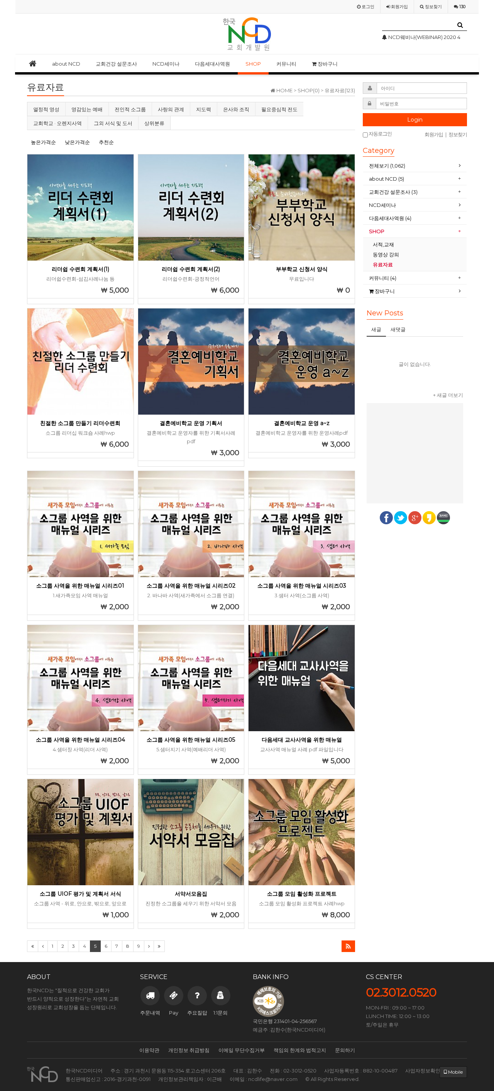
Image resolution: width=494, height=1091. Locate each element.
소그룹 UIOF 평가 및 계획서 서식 (80, 893)
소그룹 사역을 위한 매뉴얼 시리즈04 (80, 739)
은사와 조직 (236, 109)
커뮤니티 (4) (382, 278)
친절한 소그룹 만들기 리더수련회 (80, 423)
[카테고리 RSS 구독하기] (348, 946)
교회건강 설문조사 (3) (393, 192)
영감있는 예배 (87, 109)
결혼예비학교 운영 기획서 (191, 423)
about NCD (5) (386, 179)
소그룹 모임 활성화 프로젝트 (302, 893)
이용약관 (149, 1050)
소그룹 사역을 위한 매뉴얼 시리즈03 (301, 585)
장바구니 (327, 64)
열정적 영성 (46, 109)
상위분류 (154, 123)
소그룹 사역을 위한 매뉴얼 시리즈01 (80, 585)
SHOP (253, 64)
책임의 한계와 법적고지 (300, 1050)
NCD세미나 (165, 64)
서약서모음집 (191, 893)
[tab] (415, 165)
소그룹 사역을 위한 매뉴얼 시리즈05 (191, 739)
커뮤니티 (286, 64)
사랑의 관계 (171, 109)
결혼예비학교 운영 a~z (302, 423)
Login (415, 119)
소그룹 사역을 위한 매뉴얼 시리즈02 (191, 585)
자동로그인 (380, 134)
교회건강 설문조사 (116, 64)
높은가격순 (43, 142)
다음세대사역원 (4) (390, 218)
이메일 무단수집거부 (241, 1050)
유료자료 (383, 264)
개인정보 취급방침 (189, 1050)
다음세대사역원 (212, 64)
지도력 (203, 109)
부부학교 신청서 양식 (302, 269)
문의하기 (345, 1050)
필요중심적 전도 (279, 109)
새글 (376, 329)
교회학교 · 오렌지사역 (57, 123)
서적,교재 (384, 244)
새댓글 (398, 329)
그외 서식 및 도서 (113, 123)
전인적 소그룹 (130, 109)
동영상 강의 (386, 254)
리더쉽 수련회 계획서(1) (80, 269)
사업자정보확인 (422, 1070)
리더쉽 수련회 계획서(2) (191, 269)
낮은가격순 (77, 142)
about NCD (66, 64)
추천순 (106, 142)
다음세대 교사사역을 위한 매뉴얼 (302, 739)
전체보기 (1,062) (387, 166)
